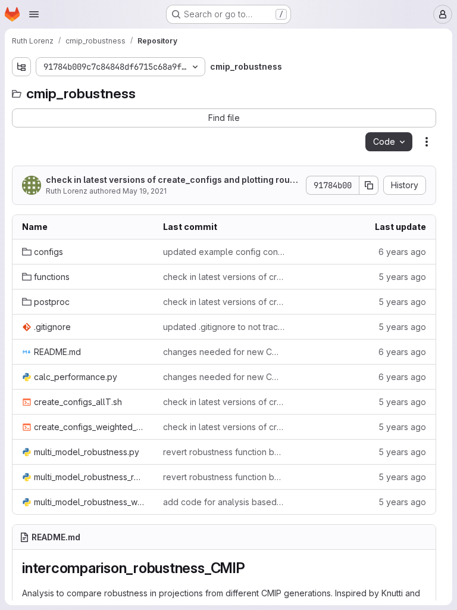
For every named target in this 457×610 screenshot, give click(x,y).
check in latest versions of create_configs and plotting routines (170, 180)
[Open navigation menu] (33, 14)
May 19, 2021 (145, 190)
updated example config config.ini (224, 252)
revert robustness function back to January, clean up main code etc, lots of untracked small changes (224, 452)
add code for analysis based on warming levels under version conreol (224, 502)
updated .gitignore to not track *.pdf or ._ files (224, 327)
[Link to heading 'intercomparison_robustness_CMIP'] (253, 568)
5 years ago (402, 277)
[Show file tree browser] (21, 66)
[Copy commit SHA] (368, 185)
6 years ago (402, 252)
